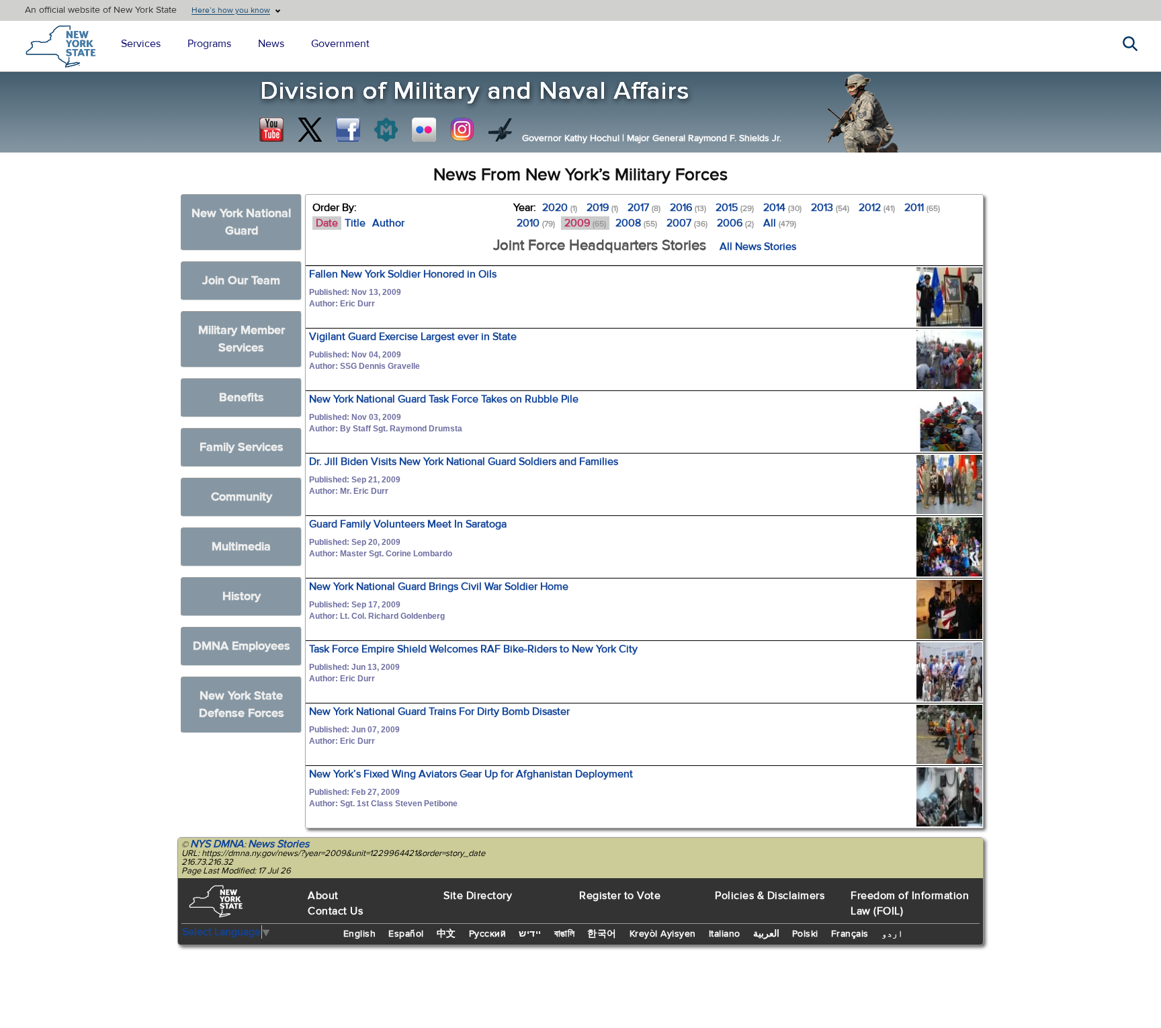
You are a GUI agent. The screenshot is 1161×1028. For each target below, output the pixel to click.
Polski (805, 934)
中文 (446, 934)
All (779, 223)
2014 (782, 207)
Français (850, 934)
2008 (636, 223)
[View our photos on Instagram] (462, 130)
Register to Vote (619, 895)
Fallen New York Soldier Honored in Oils (403, 274)
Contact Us (335, 911)
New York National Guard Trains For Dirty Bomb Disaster (439, 711)
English (359, 934)
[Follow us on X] (310, 130)
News (271, 43)
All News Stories (758, 246)
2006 (735, 223)
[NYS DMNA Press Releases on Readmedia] (386, 130)
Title (355, 223)
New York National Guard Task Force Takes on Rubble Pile (443, 399)
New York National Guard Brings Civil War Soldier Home (438, 586)
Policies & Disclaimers (769, 895)
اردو (892, 934)
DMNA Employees (241, 646)
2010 (536, 223)
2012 (877, 207)
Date (327, 223)
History (241, 596)
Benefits (241, 397)
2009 (585, 223)
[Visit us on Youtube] (271, 130)
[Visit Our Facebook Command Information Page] (348, 130)
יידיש (530, 934)
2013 (830, 207)
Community (241, 497)
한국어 (602, 934)
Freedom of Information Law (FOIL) (910, 903)
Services (141, 43)
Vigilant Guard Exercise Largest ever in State (413, 336)
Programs (209, 43)
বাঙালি (564, 934)
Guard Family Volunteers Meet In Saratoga (408, 524)
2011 (922, 207)
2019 (602, 207)
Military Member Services (241, 339)
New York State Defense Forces (241, 704)
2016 (688, 207)
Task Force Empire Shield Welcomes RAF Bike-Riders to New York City (473, 649)
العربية (766, 934)
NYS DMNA (217, 844)
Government (340, 43)
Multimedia (241, 546)
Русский (488, 934)
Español (406, 934)
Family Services (242, 447)
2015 (735, 207)
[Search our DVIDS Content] (500, 130)
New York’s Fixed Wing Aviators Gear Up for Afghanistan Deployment (471, 774)
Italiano (724, 934)
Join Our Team (241, 280)
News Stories (278, 844)
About (323, 895)
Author (388, 223)
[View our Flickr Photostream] (424, 130)
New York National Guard (241, 222)
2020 (559, 207)
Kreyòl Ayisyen (663, 934)
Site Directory (477, 895)
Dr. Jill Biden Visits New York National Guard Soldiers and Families (463, 461)
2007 (686, 223)
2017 (644, 207)
